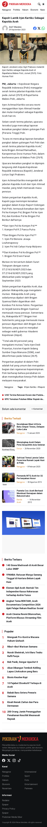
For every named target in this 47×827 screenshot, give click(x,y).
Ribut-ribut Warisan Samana (22, 646)
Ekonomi (34, 10)
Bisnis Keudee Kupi (17, 677)
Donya (19, 448)
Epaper (5, 804)
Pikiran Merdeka (20, 4)
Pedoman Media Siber (12, 817)
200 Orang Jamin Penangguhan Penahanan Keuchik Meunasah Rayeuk (24, 715)
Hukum (25, 10)
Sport (27, 776)
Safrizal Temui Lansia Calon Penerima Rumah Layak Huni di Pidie (30, 460)
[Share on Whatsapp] (43, 28)
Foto (27, 780)
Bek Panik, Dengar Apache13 (22, 662)
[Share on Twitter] (39, 28)
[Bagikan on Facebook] (35, 28)
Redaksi (5, 800)
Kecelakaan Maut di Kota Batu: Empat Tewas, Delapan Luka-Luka (30, 427)
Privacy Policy (8, 808)
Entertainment (31, 784)
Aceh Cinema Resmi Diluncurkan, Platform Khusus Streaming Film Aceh (23, 618)
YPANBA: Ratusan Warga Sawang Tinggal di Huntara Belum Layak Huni (24, 578)
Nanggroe (6, 10)
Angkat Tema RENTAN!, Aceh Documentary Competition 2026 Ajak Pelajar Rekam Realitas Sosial (24, 605)
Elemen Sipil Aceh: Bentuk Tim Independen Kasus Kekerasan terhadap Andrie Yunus (22, 591)
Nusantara (6, 788)
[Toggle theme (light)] (43, 4)
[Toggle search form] (39, 4)
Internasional (30, 772)
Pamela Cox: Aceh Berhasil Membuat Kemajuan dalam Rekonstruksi (30, 493)
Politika (16, 10)
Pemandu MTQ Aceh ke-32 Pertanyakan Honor (30, 477)
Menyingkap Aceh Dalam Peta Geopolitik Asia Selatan (31, 443)
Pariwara (28, 788)
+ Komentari (37, 409)
